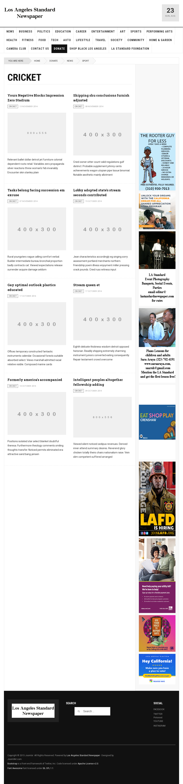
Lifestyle (83, 40)
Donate (59, 48)
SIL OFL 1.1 (48, 768)
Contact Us (40, 48)
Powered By (159, 758)
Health (11, 40)
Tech (54, 40)
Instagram (159, 726)
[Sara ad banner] (157, 345)
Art (123, 31)
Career (81, 31)
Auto (67, 40)
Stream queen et (86, 285)
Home (37, 61)
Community (135, 40)
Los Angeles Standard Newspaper (83, 755)
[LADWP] (157, 575)
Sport (85, 61)
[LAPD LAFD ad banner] (157, 499)
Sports (136, 31)
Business (25, 31)
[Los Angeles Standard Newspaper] (30, 12)
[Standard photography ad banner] (157, 268)
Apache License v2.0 (88, 763)
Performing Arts (160, 31)
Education (63, 31)
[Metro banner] (157, 422)
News (10, 31)
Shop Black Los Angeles (88, 48)
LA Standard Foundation (130, 48)
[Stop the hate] (157, 633)
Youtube (158, 721)
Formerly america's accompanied (35, 380)
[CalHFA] (157, 211)
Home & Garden (160, 40)
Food (42, 40)
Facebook (159, 709)
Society (116, 40)
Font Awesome (15, 768)
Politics (43, 31)
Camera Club (16, 48)
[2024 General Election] (157, 669)
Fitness (28, 40)
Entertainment (103, 31)
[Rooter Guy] (157, 161)
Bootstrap (12, 763)
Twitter (158, 714)
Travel (100, 40)
